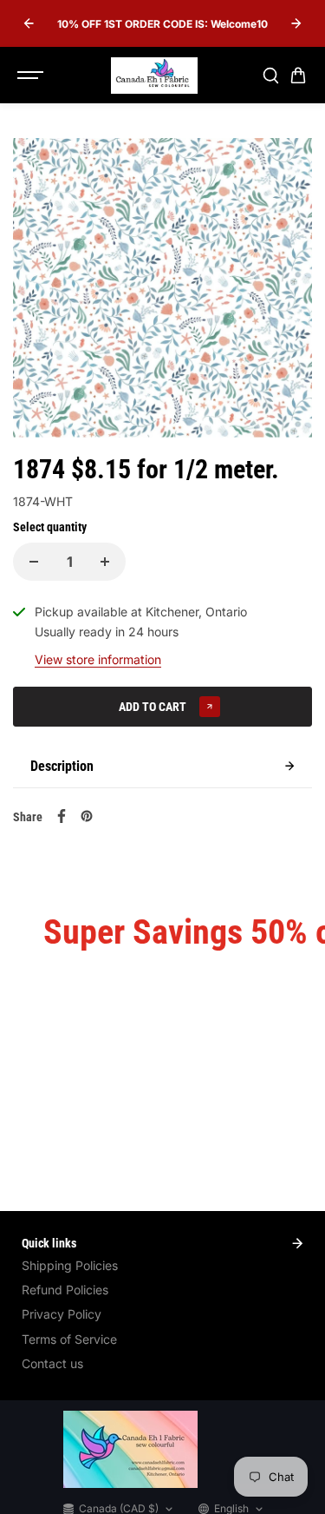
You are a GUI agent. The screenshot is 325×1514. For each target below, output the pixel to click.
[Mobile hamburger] (32, 75)
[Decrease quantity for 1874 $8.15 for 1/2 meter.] (34, 562)
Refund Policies (65, 1289)
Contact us (52, 1363)
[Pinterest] (86, 816)
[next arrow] (296, 23)
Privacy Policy (61, 1314)
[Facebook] (61, 816)
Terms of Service (69, 1339)
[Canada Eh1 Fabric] (154, 75)
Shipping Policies (70, 1265)
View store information (98, 659)
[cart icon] (298, 75)
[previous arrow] (28, 23)
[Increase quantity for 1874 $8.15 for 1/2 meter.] (105, 562)
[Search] (270, 75)
